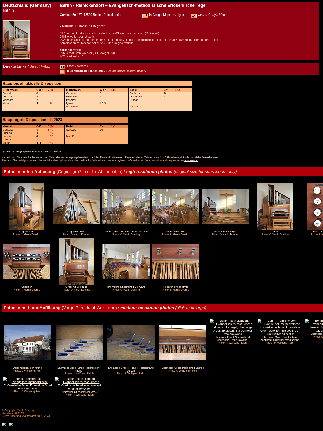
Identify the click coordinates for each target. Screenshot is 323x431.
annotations (191, 160)
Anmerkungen (209, 157)
